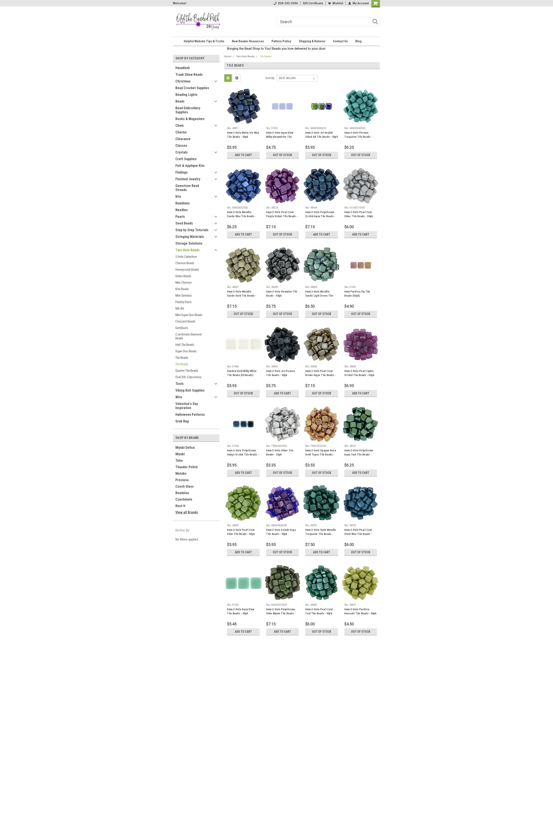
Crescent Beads (185, 321)
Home (227, 56)
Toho (179, 460)
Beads (179, 101)
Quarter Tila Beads (186, 371)
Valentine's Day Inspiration (186, 406)
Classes (181, 146)
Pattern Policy (281, 41)
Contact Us (340, 41)
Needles (181, 210)
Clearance (183, 139)
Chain (179, 125)
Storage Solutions (188, 243)
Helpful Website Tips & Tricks (204, 41)
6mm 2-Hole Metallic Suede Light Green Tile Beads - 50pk (319, 295)
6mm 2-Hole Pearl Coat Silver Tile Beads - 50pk (358, 214)
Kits (178, 196)
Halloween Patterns (190, 415)
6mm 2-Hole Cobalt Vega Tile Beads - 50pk (281, 532)
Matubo (180, 473)
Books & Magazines (190, 119)
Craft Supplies (186, 159)
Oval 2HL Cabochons (188, 377)
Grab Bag (182, 421)
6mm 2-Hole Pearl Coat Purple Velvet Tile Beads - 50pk (282, 216)
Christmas (183, 81)
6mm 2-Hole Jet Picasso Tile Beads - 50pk (280, 373)
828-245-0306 (288, 3)
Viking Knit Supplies (190, 390)
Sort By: (270, 78)
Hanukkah (182, 68)
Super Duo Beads (186, 351)
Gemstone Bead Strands (187, 188)
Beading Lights (186, 95)
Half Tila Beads (184, 345)
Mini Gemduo (183, 295)
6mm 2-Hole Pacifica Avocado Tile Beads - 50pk (360, 611)
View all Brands (186, 512)
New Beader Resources (248, 41)
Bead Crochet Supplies (192, 88)
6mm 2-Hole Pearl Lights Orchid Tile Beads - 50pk (359, 373)
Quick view (243, 121)
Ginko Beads (183, 276)
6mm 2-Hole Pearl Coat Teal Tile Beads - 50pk (319, 611)
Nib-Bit (179, 308)
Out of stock (282, 155)
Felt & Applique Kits (190, 166)
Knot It (180, 506)
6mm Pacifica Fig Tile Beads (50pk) (357, 293)
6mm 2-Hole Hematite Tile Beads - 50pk (281, 293)
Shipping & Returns (312, 41)
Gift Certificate (313, 3)
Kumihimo (182, 203)
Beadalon (182, 493)
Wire (178, 397)
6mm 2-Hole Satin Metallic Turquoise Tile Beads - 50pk (320, 534)
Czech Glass (184, 486)
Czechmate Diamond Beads (188, 336)
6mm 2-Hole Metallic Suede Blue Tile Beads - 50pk (241, 216)
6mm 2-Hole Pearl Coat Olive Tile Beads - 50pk (241, 532)
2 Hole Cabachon (186, 257)
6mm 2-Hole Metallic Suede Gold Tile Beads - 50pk (241, 295)
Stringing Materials (189, 237)
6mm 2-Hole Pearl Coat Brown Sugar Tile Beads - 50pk (320, 375)
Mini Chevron (183, 283)
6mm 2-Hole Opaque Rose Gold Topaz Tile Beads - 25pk (320, 454)
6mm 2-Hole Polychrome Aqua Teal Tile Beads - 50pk (358, 454)
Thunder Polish (186, 467)
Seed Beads (184, 223)
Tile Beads (181, 364)
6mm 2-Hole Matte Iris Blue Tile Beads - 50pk (243, 134)
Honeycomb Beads (187, 270)
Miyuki (180, 454)
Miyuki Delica (185, 448)
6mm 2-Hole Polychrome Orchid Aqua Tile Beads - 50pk (320, 216)
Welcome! (179, 3)
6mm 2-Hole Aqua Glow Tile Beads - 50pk (240, 611)
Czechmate (183, 499)
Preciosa (182, 480)
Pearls (180, 217)
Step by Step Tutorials (191, 230)
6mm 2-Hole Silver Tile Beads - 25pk (279, 452)
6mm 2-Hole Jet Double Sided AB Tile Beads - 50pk (321, 134)
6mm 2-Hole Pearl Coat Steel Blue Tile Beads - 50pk (358, 534)
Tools (179, 384)
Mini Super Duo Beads (188, 315)
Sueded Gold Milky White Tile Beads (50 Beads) (241, 373)
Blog (358, 41)
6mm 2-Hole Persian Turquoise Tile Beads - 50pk (358, 136)
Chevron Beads (184, 263)
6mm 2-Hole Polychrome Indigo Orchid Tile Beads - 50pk (243, 454)
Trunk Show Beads (189, 75)
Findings (181, 172)
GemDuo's (181, 328)
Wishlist (337, 3)
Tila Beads (181, 358)
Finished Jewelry (187, 179)
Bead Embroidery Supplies (187, 110)
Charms (181, 132)
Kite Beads (182, 289)
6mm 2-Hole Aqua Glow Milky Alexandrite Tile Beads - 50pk (279, 136)
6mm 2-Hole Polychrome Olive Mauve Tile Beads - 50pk (281, 613)
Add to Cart (243, 155)
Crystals (181, 152)
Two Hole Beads (187, 250)
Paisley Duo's (183, 302)
